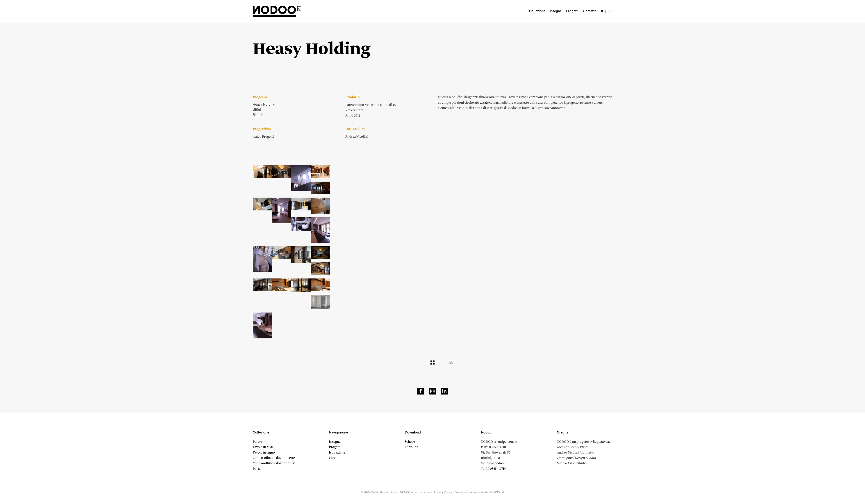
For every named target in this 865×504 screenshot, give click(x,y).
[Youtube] (444, 391)
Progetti (572, 11)
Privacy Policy (443, 492)
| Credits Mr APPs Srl (491, 492)
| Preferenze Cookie (465, 492)
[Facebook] (420, 391)
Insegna (556, 11)
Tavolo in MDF (263, 447)
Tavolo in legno (264, 452)
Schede (410, 442)
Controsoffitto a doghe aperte (274, 458)
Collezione (537, 11)
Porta (257, 469)
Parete (257, 442)
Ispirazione (337, 452)
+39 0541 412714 (495, 469)
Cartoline (411, 447)
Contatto (589, 11)
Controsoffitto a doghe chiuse (274, 463)
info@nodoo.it (496, 463)
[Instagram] (432, 391)
